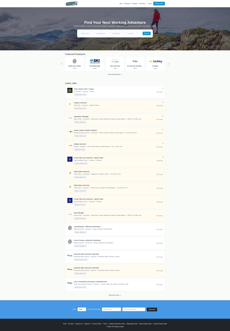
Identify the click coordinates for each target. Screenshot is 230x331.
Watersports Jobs (80, 149)
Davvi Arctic (77, 105)
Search (146, 33)
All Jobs (70, 324)
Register (135, 3)
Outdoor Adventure (80, 122)
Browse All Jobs (114, 295)
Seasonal (85, 91)
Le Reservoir (77, 91)
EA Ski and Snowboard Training (83, 284)
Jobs (120, 3)
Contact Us (78, 324)
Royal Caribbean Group (80, 160)
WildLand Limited (79, 229)
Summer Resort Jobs (81, 163)
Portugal (98, 160)
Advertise (142, 3)
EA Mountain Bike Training (81, 256)
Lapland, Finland (94, 105)
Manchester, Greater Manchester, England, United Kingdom (108, 119)
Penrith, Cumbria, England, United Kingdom (102, 187)
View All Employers (114, 74)
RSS (64, 324)
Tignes (92, 91)
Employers (127, 3)
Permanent (86, 119)
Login (150, 3)
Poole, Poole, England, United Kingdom (98, 146)
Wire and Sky (77, 119)
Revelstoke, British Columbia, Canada (108, 256)
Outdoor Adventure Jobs (117, 324)
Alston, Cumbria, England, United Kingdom (111, 132)
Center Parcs (77, 174)
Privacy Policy (96, 324)
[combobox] (102, 33)
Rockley (76, 146)
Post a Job (159, 3)
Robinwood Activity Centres (81, 132)
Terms (105, 324)
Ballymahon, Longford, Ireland (100, 174)
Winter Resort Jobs (80, 94)
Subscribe (152, 309)
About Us (87, 324)
